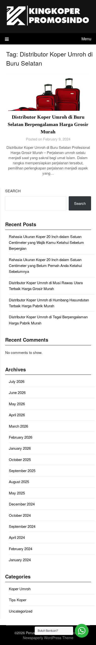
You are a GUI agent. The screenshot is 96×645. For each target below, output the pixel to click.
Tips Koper (17, 599)
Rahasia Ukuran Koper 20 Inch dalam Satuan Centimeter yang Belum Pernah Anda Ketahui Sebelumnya (45, 265)
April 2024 (17, 537)
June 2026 (17, 392)
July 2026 (16, 381)
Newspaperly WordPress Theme (48, 637)
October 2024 (20, 515)
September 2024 (22, 526)
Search (13, 190)
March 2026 (18, 426)
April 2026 (17, 414)
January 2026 (20, 448)
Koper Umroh (20, 588)
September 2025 (22, 470)
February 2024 (20, 548)
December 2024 (22, 503)
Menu (86, 39)
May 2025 (17, 492)
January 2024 (20, 559)
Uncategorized (20, 611)
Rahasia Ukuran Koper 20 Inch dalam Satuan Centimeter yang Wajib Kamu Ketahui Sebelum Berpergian (46, 242)
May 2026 (17, 403)
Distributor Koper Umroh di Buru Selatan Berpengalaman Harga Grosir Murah (48, 124)
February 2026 (20, 437)
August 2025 (19, 481)
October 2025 (20, 459)
